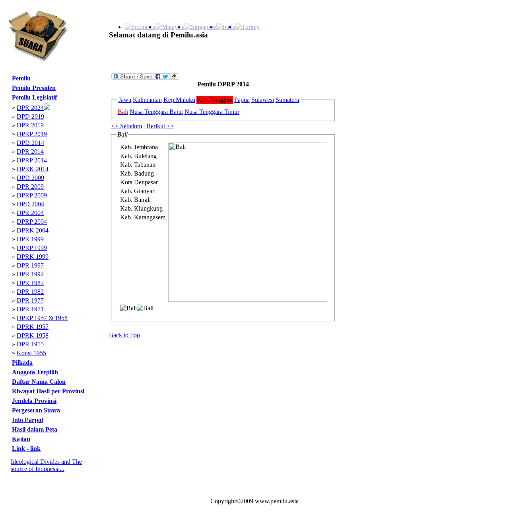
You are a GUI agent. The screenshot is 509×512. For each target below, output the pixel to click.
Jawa (125, 99)
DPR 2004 (30, 212)
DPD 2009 (30, 177)
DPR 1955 (30, 344)
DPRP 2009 (32, 195)
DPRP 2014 (32, 160)
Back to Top (124, 335)
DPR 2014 (30, 151)
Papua (242, 99)
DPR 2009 (30, 186)
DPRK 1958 (33, 335)
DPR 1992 (30, 274)
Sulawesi (262, 99)
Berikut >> (160, 126)
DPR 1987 (30, 282)
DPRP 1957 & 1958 (42, 318)
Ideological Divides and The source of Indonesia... (46, 465)
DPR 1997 (30, 265)
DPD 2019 (30, 116)
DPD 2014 (30, 142)
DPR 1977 (30, 300)
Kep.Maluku (179, 99)
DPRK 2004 (33, 230)
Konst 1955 (31, 353)
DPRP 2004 (32, 221)
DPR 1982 (30, 291)
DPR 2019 (30, 125)
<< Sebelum (126, 126)
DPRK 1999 (33, 256)
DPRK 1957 (33, 326)
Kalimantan (147, 99)
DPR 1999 (30, 239)
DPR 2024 (30, 107)
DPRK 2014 (33, 169)
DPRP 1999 (32, 247)
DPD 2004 (30, 204)
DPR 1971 (30, 309)
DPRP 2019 (32, 134)
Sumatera (287, 99)
